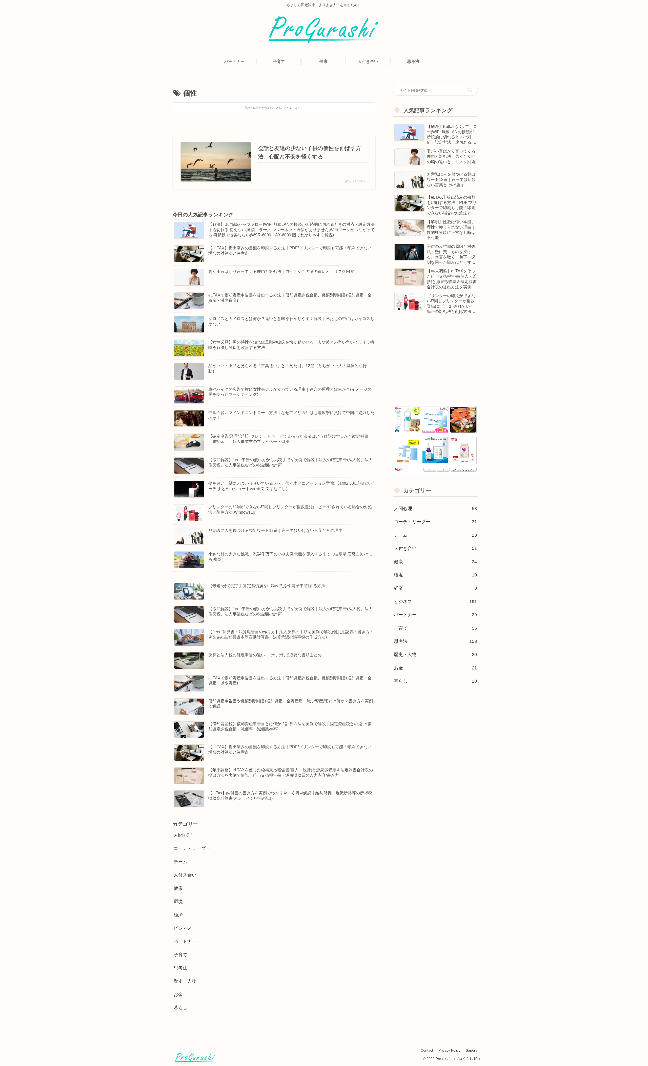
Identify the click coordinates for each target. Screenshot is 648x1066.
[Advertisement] (435, 359)
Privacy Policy (449, 1050)
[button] (469, 90)
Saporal (472, 1050)
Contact (427, 1050)
